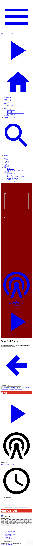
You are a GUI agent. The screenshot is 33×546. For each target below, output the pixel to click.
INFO (5, 104)
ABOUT (6, 108)
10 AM (27, 521)
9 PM (14, 519)
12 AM (6, 525)
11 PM (5, 519)
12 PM (18, 521)
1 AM (2, 525)
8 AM (6, 523)
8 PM (18, 519)
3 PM (6, 521)
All (1, 519)
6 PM (26, 519)
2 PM (10, 521)
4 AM (22, 523)
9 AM (2, 523)
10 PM (10, 519)
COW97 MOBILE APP (11, 116)
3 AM (26, 523)
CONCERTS (7, 100)
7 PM (22, 519)
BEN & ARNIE (8, 97)
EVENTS (6, 102)
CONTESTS (7, 99)
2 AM (30, 523)
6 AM (14, 523)
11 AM (23, 521)
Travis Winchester (12, 114)
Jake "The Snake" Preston (15, 113)
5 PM (30, 519)
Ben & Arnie (11, 110)
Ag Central (10, 105)
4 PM (2, 521)
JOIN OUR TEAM (9, 117)
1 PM (14, 521)
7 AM (10, 523)
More (2, 515)
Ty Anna (9, 111)
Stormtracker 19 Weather (15, 107)
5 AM (18, 523)
